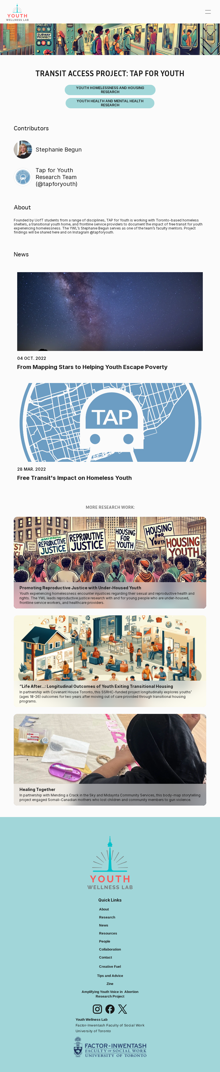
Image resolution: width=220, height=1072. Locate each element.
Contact (105, 957)
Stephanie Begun (59, 149)
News (103, 925)
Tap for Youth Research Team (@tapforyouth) (57, 177)
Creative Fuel (110, 967)
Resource (107, 933)
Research (107, 917)
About (104, 909)
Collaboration (110, 949)
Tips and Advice (110, 976)
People (104, 941)
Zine (110, 984)
